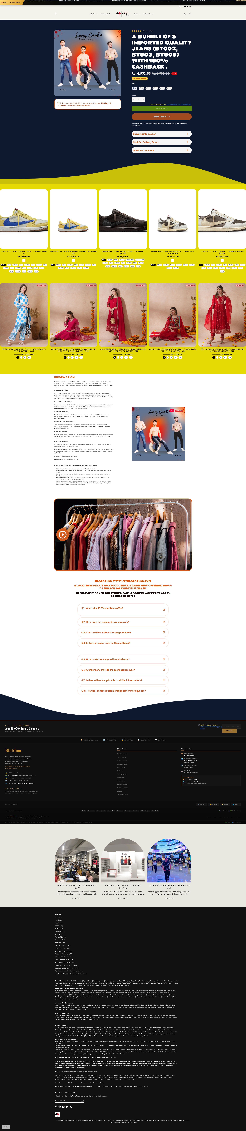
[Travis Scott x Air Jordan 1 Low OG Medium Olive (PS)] (172, 219)
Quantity (134, 95)
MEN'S (93, 14)
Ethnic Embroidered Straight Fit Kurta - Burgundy (172, 350)
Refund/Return (172, 104)
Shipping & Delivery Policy (63, 957)
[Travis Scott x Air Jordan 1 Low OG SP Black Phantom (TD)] (123, 219)
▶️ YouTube (225, 804)
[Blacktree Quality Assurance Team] (77, 860)
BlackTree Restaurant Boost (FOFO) (67, 968)
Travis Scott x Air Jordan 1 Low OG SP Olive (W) (24, 251)
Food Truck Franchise (62, 948)
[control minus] (133, 99)
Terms (215, 817)
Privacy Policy (59, 931)
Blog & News (121, 781)
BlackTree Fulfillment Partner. (65, 962)
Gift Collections (122, 774)
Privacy (209, 817)
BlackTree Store (60, 942)
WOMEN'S (106, 14)
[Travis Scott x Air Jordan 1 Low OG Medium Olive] (222, 219)
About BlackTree (122, 784)
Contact (238, 817)
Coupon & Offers (122, 794)
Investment (58, 920)
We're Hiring (59, 926)
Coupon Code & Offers (62, 945)
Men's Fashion (121, 767)
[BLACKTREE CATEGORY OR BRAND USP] (169, 860)
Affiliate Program (122, 787)
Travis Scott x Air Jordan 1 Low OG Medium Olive (222, 251)
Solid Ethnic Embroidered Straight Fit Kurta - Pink (222, 350)
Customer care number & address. (66, 965)
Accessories (120, 777)
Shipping (222, 817)
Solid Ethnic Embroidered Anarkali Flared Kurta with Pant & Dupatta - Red (24, 350)
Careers (119, 791)
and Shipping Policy (184, 104)
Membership (59, 928)
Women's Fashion (122, 764)
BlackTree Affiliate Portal (63, 951)
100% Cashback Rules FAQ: (64, 960)
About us (58, 914)
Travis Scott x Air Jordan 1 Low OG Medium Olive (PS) (172, 252)
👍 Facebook (213, 804)
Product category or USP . (63, 954)
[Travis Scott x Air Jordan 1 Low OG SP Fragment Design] (73, 219)
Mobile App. (59, 923)
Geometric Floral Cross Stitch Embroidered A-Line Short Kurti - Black (73, 350)
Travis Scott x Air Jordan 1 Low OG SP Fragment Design (73, 252)
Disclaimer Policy (60, 940)
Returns (230, 817)
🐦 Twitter (236, 804)
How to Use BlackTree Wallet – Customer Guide (71, 974)
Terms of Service (60, 937)
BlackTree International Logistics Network (69, 971)
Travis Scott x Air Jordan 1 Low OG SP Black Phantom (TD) (123, 252)
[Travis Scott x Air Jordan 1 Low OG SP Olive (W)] (24, 219)
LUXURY (148, 14)
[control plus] (143, 99)
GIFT (136, 14)
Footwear (120, 771)
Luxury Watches (122, 757)
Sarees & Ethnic (122, 760)
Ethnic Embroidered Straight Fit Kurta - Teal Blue (123, 349)
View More (77, 898)
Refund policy (59, 934)
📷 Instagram (201, 804)
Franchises (58, 917)
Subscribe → (229, 730)
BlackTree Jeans (122, 754)
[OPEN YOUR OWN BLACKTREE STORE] (123, 860)
